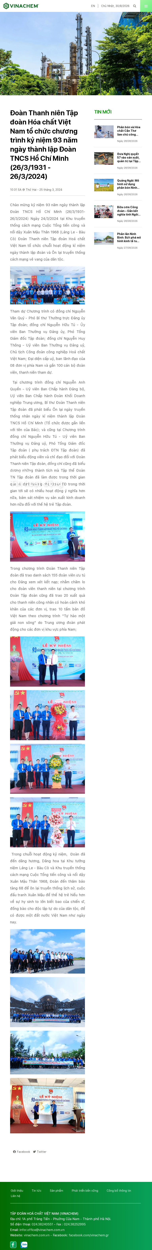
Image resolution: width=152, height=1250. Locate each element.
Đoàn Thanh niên (73, 466)
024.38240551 (42, 1224)
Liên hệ (15, 1196)
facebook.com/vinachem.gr (89, 1235)
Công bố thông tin (119, 1190)
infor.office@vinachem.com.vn (42, 1230)
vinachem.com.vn (36, 1235)
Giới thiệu (17, 1190)
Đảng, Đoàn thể (42, 466)
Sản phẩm (56, 1190)
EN (93, 6)
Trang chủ (18, 466)
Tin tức (36, 1190)
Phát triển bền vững (85, 1190)
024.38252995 (75, 1224)
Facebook (23, 1151)
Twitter (41, 1151)
